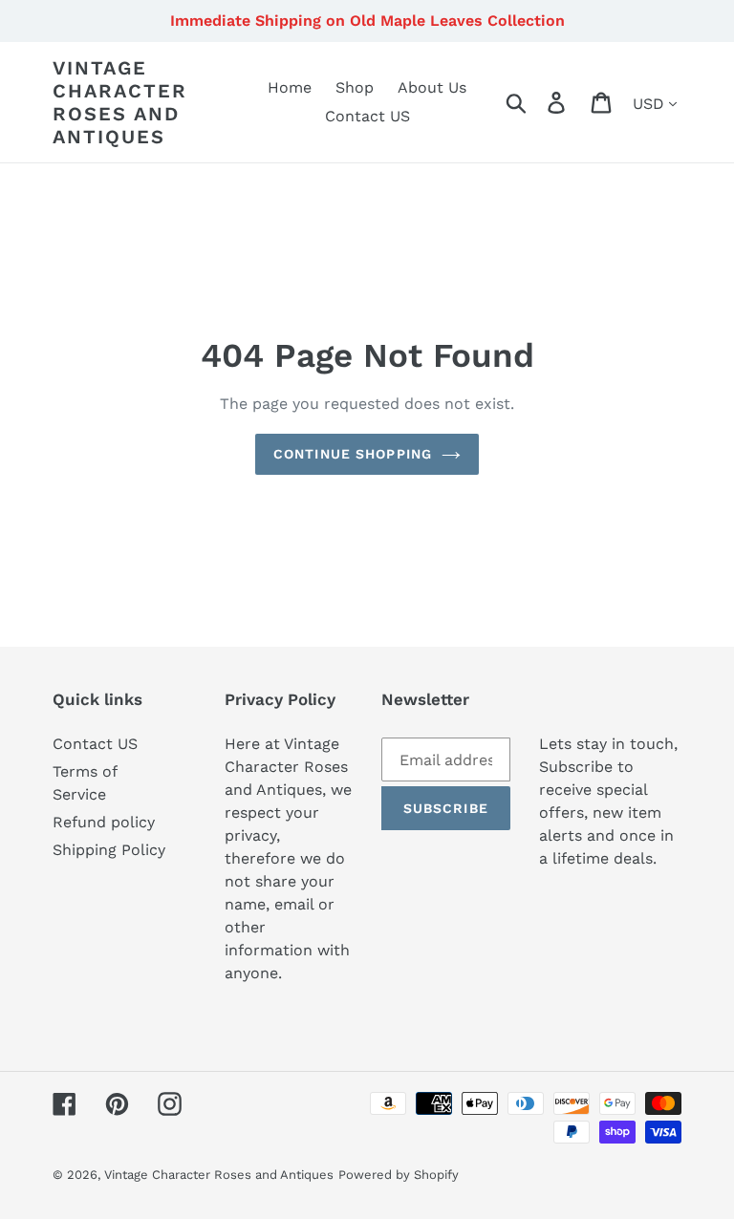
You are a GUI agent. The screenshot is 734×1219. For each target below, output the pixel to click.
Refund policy (104, 822)
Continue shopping (352, 453)
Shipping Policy (109, 850)
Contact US (95, 744)
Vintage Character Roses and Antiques (120, 102)
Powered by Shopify (398, 1174)
